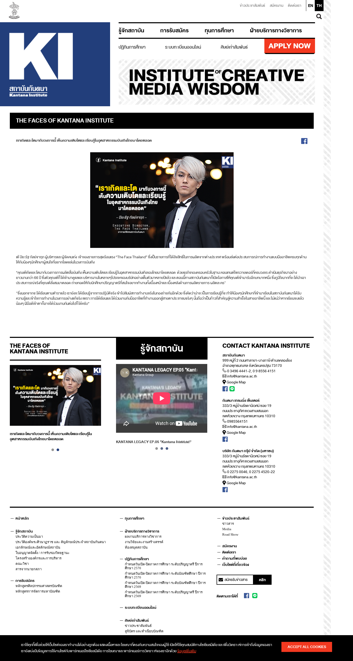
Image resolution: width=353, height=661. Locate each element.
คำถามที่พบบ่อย (234, 558)
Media (226, 529)
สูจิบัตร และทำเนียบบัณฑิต (144, 631)
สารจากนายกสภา (29, 569)
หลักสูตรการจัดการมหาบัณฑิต (38, 591)
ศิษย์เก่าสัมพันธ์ (234, 47)
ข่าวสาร (228, 524)
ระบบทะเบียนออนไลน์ (183, 47)
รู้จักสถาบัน (131, 30)
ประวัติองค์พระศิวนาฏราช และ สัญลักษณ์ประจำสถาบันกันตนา (61, 542)
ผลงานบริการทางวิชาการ (143, 536)
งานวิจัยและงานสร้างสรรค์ (144, 542)
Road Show (230, 534)
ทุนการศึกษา (219, 30)
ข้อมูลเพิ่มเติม (186, 651)
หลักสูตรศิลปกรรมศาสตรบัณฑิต (39, 586)
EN (310, 5)
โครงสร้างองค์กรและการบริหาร (39, 558)
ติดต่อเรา (294, 6)
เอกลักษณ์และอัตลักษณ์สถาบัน (38, 547)
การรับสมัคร (174, 30)
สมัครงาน (276, 6)
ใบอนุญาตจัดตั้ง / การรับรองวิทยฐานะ (43, 553)
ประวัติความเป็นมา (29, 536)
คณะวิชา (22, 564)
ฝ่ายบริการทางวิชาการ (276, 30)
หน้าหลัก (22, 518)
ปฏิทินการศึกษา (132, 47)
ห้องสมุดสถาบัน (136, 547)
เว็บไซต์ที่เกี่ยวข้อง (235, 565)
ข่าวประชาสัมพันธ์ (252, 6)
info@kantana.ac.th (242, 376)
